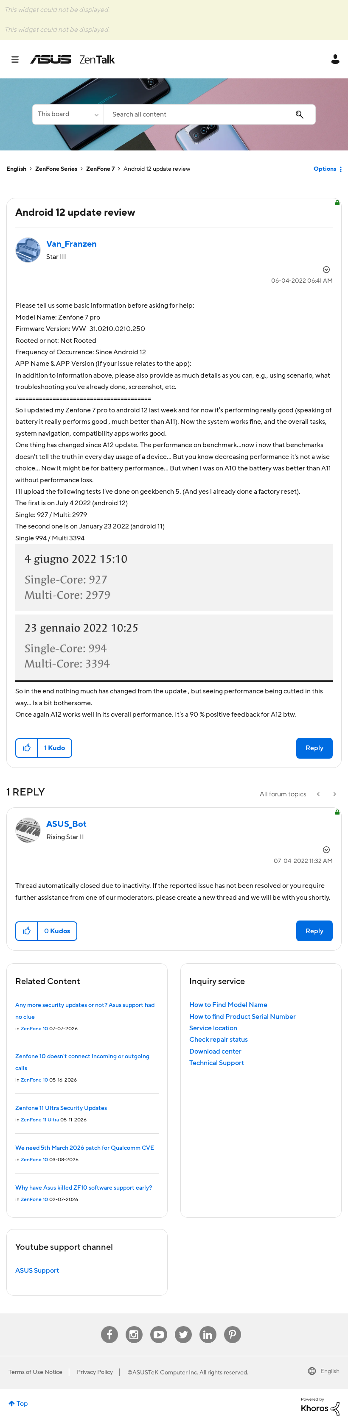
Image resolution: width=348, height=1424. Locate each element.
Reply (314, 748)
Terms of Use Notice (35, 1372)
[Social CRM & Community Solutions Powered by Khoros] (320, 1406)
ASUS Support (37, 1270)
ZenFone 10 (34, 1029)
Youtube (158, 1326)
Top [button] (22, 1403)
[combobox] (210, 114)
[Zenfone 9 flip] (334, 794)
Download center (215, 1051)
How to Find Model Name (228, 1005)
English (16, 169)
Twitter (183, 1326)
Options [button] (325, 169)
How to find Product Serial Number (242, 1016)
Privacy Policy (95, 1372)
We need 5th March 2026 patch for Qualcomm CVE (84, 1148)
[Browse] (19, 59)
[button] (27, 748)
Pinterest (232, 1326)
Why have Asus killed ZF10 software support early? (83, 1188)
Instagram (134, 1326)
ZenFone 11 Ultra (40, 1120)
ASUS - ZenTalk (72, 59)
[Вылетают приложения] (319, 794)
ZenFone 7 (100, 169)
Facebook (109, 1326)
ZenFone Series (56, 169)
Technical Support (216, 1063)
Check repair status (218, 1039)
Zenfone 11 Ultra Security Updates (61, 1108)
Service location (213, 1028)
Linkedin (208, 1326)
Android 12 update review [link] (157, 169)
